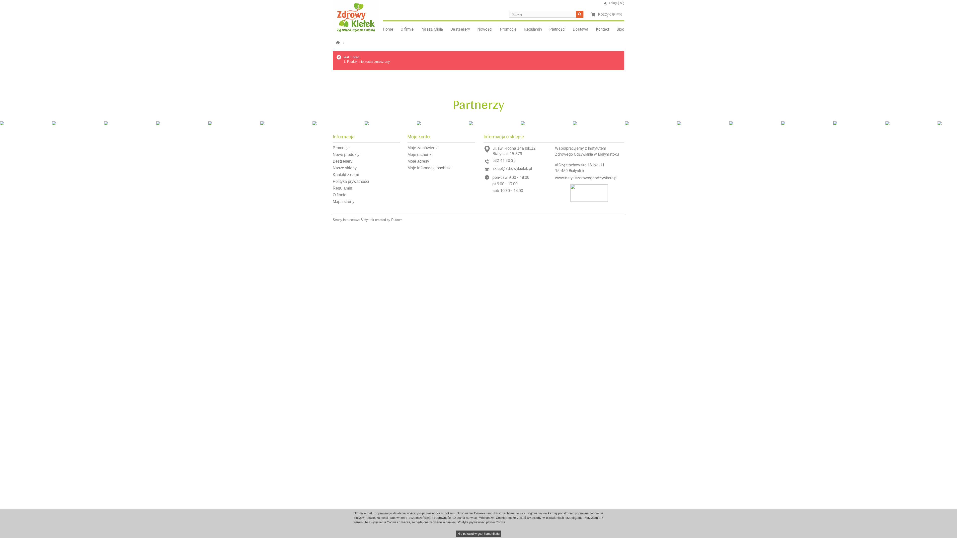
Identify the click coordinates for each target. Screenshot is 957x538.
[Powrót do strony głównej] (337, 43)
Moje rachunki (419, 154)
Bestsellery (460, 29)
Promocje (508, 29)
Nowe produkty (346, 154)
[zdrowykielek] (356, 16)
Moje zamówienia (423, 148)
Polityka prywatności (351, 181)
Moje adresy (418, 161)
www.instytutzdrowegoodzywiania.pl (586, 178)
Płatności (557, 29)
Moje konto (418, 136)
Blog (620, 29)
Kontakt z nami (346, 175)
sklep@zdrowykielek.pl (512, 168)
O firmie (407, 29)
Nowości (484, 29)
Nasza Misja (432, 29)
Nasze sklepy (345, 168)
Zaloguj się (616, 3)
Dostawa (580, 29)
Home (388, 29)
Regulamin (533, 29)
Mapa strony (343, 202)
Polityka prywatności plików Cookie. (482, 522)
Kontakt (602, 29)
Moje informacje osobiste (429, 168)
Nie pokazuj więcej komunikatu (479, 534)
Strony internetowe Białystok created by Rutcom (367, 220)
